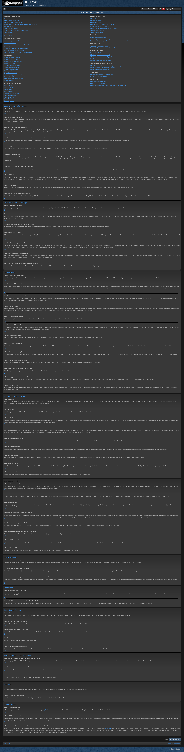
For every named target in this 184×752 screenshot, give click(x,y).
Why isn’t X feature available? (97, 83)
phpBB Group (46, 710)
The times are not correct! (10, 43)
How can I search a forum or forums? (99, 53)
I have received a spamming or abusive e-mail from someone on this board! (109, 41)
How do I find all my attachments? (99, 76)
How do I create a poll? (9, 63)
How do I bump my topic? (10, 80)
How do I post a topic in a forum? (12, 57)
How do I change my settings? (11, 41)
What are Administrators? (96, 18)
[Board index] (4, 9)
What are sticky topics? (9, 97)
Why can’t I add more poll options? (12, 65)
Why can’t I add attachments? (11, 71)
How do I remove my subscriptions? (99, 69)
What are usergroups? (95, 22)
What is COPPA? (8, 32)
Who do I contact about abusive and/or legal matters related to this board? (108, 85)
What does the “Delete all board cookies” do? (15, 36)
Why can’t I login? (8, 18)
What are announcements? (10, 95)
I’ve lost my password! (9, 26)
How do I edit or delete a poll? (11, 67)
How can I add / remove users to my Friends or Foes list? (104, 48)
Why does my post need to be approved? (14, 78)
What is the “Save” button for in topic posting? (15, 76)
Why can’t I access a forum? (11, 69)
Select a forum (176, 739)
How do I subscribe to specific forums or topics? (102, 67)
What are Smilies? (8, 89)
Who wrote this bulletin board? (98, 81)
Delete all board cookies (174, 743)
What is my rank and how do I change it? (14, 50)
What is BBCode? (8, 85)
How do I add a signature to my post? (13, 61)
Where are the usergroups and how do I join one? (102, 24)
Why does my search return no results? (100, 55)
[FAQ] (163, 9)
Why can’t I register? (9, 34)
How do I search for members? (98, 59)
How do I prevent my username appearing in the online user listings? (21, 24)
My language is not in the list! (11, 46)
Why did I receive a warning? (11, 73)
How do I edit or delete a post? (11, 59)
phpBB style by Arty (171, 749)
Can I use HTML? (8, 87)
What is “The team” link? (96, 32)
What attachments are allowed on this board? (101, 74)
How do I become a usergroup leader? (99, 26)
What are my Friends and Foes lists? (99, 46)
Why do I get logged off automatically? (13, 22)
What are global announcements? (12, 93)
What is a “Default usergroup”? (98, 30)
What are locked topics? (9, 99)
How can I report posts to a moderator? (13, 75)
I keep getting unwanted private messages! (100, 39)
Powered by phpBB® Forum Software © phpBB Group (178, 749)
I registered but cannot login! (11, 28)
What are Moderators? (95, 20)
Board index (7, 743)
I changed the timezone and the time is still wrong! (16, 45)
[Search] (160, 9)
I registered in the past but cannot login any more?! (16, 30)
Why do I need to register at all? (11, 20)
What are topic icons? (9, 101)
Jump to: (166, 739)
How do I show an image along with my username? (16, 48)
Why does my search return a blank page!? (101, 57)
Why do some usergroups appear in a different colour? (104, 28)
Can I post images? (8, 91)
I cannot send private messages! (98, 37)
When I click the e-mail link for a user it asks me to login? (18, 52)
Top (5, 113)
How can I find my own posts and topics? (100, 60)
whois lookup (108, 728)
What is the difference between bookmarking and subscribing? (105, 66)
